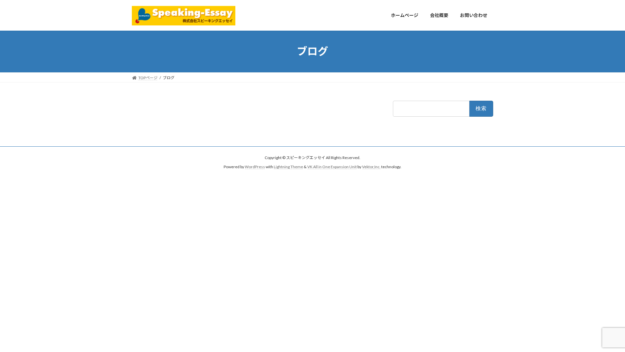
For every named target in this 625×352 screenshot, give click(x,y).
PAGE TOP (605, 335)
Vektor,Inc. (371, 167)
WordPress (255, 167)
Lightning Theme (288, 167)
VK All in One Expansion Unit (332, 167)
